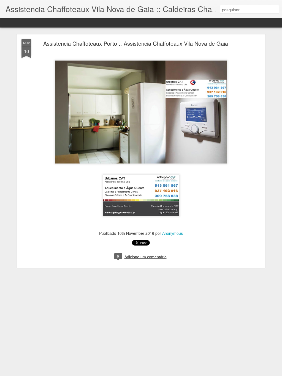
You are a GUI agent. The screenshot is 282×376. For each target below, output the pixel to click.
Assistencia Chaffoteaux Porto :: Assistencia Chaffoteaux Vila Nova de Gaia (135, 43)
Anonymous (172, 233)
